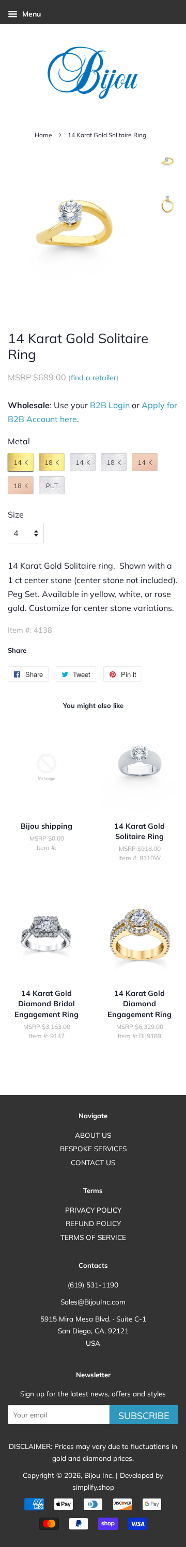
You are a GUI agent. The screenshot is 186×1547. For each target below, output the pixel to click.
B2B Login (110, 405)
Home (43, 135)
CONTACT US (93, 1162)
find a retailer (93, 377)
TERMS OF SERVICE (93, 1237)
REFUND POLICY (93, 1223)
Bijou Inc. (99, 1475)
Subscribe (143, 1416)
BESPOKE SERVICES (93, 1148)
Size (16, 514)
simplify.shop (93, 1486)
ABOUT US (93, 1135)
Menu (30, 14)
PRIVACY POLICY (93, 1209)
